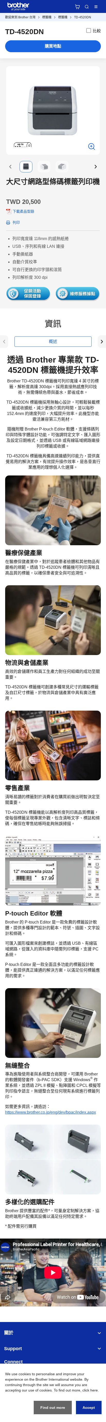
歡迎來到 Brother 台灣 (20, 17)
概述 (53, 341)
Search (86, 7)
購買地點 (53, 46)
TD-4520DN (82, 17)
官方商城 (77, 7)
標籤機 (46, 17)
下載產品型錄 (23, 211)
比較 (97, 31)
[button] (10, 167)
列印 (16, 222)
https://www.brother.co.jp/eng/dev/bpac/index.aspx (50, 1112)
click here (90, 1390)
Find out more (52, 1407)
